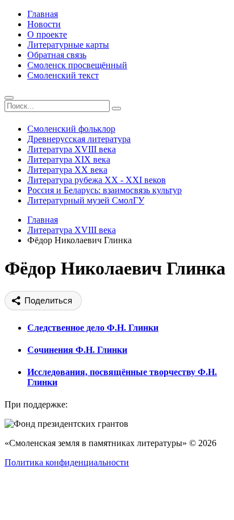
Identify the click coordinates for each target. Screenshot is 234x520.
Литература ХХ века (67, 169)
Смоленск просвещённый (77, 65)
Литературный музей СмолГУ (85, 200)
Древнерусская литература (79, 139)
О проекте (47, 34)
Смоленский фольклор (71, 129)
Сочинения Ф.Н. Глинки (77, 350)
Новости (44, 24)
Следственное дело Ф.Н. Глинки (92, 327)
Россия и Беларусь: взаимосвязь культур (104, 190)
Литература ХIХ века (68, 159)
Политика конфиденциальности (67, 462)
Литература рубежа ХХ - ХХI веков (96, 180)
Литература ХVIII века (71, 149)
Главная (42, 14)
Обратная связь (56, 55)
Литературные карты (68, 44)
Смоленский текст (63, 75)
